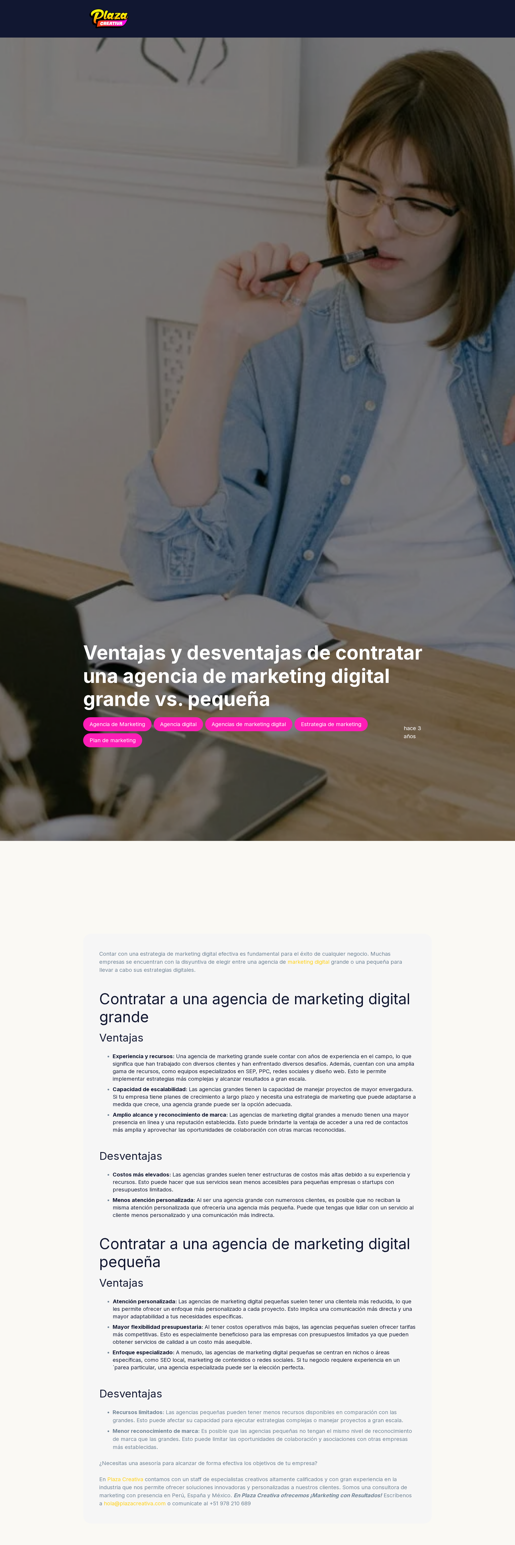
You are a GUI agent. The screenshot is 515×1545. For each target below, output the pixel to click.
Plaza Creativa (125, 1479)
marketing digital (308, 962)
